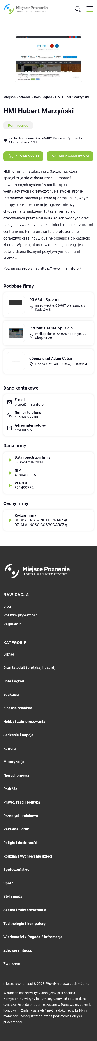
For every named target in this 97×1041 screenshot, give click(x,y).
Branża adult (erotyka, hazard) (29, 667)
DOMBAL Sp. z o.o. (45, 300)
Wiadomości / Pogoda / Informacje (33, 937)
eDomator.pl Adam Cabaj (50, 358)
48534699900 (27, 156)
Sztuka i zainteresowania (24, 910)
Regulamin (12, 624)
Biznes (9, 654)
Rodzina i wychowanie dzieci (27, 856)
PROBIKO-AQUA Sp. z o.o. (51, 328)
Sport (8, 883)
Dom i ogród (18, 125)
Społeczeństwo (16, 869)
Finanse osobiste (17, 708)
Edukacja (11, 694)
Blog (7, 606)
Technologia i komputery (24, 923)
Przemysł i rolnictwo (20, 816)
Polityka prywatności (21, 615)
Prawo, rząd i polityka (21, 802)
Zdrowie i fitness (17, 950)
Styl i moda (12, 896)
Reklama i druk (16, 829)
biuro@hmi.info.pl (74, 156)
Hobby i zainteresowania (24, 721)
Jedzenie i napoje (18, 735)
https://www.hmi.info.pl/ (60, 268)
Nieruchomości (16, 775)
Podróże (10, 789)
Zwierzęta (12, 964)
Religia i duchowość (20, 843)
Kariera (9, 748)
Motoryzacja (13, 762)
